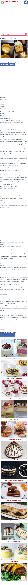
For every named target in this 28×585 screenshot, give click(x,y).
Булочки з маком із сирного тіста (14, 378)
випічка (2, 59)
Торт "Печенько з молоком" (14, 541)
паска (16, 59)
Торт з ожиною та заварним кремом (14, 480)
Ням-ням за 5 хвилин (12, 1)
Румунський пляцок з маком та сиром (14, 520)
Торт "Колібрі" (14, 561)
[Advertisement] (14, 19)
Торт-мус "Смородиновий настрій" (14, 358)
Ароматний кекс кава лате (14, 439)
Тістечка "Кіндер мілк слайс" (14, 500)
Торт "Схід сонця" (14, 419)
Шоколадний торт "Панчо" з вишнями (14, 459)
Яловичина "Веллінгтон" (14, 581)
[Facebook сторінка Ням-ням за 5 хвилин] (26, 1)
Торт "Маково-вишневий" (14, 398)
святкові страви (10, 59)
